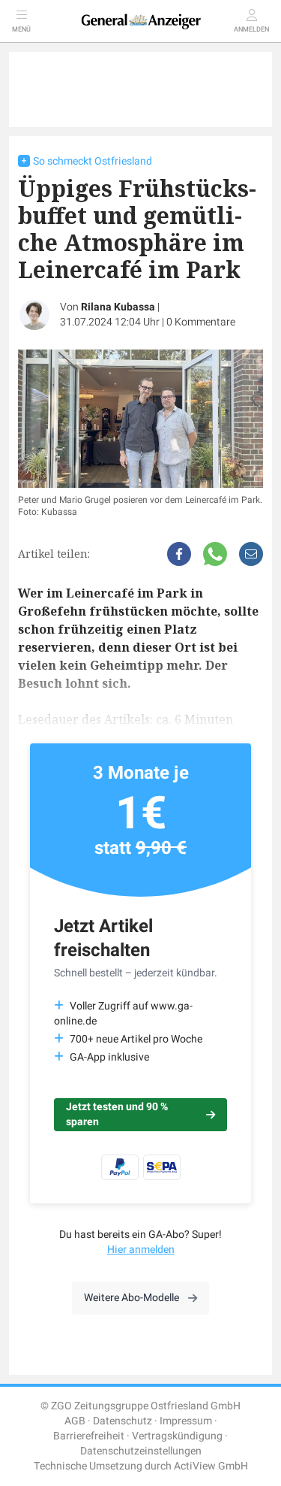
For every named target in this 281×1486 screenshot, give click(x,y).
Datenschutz (122, 1421)
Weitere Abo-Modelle (131, 1298)
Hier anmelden (141, 1250)
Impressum (186, 1421)
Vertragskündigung (177, 1436)
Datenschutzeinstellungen (141, 1451)
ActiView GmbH (211, 1466)
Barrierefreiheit (88, 1436)
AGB (74, 1421)
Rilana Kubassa (118, 307)
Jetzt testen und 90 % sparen (117, 1114)
